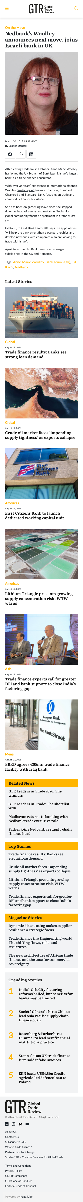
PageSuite (26, 1196)
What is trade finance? (18, 1147)
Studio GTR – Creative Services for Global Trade (34, 1157)
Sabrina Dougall (18, 146)
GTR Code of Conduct (18, 1181)
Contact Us (12, 1137)
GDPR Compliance (16, 1176)
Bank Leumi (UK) (58, 262)
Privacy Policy (13, 1171)
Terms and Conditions (18, 1166)
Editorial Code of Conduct (20, 1186)
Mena (9, 754)
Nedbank (21, 267)
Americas (12, 503)
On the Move (15, 27)
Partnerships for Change (19, 1152)
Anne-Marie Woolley (28, 262)
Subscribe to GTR (15, 1142)
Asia (8, 669)
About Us (11, 1132)
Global (10, 342)
